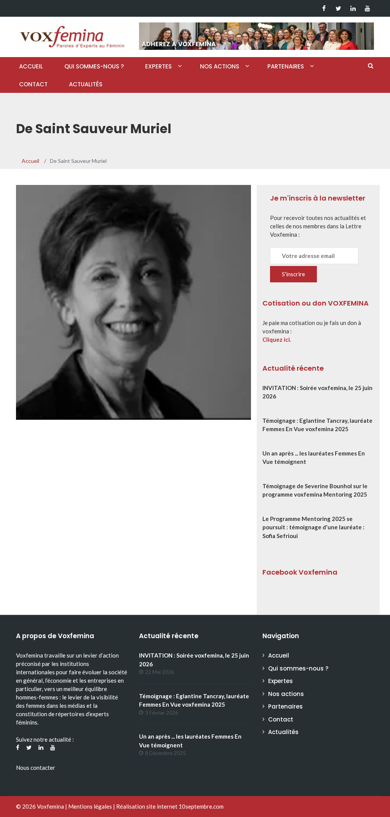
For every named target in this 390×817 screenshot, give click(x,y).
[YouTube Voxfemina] (367, 8)
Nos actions (219, 66)
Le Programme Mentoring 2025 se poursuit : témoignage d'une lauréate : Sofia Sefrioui (313, 527)
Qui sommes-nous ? (94, 66)
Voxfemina (50, 806)
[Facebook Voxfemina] (324, 8)
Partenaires (285, 66)
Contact (33, 84)
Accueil (31, 66)
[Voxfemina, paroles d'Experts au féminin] (72, 35)
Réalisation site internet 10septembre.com (170, 806)
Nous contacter (35, 767)
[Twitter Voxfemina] (338, 8)
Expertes (158, 66)
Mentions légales (90, 806)
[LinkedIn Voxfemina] (353, 8)
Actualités (85, 84)
